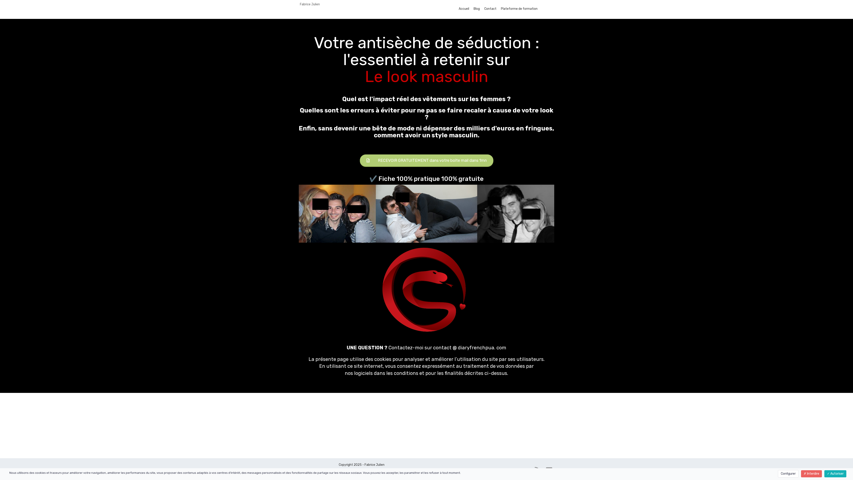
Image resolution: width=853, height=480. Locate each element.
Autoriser (837, 474)
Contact (490, 9)
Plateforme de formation (519, 9)
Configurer (788, 474)
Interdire (812, 474)
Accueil (464, 9)
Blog (477, 9)
